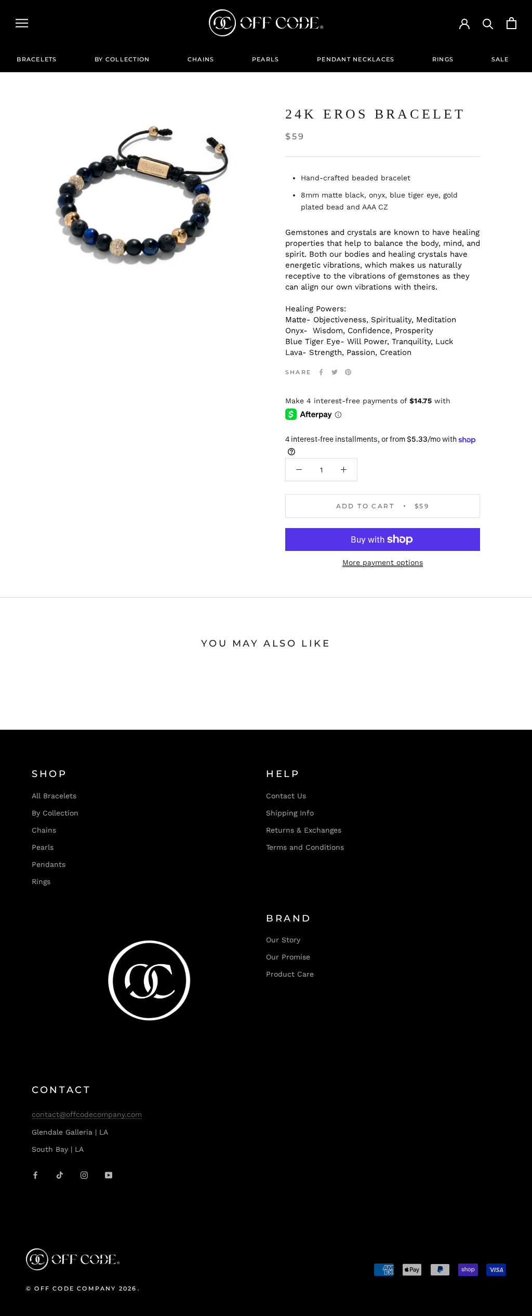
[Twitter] (334, 372)
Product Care (290, 974)
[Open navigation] (22, 23)
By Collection (55, 813)
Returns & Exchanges (303, 830)
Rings (443, 59)
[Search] (488, 23)
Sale (500, 59)
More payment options (382, 562)
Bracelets (37, 59)
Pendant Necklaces (355, 59)
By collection (122, 59)
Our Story (283, 940)
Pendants (48, 864)
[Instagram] (84, 1175)
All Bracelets (54, 796)
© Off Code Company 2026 (81, 1288)
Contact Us (286, 796)
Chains (201, 59)
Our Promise (288, 957)
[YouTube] (108, 1175)
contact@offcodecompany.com (87, 1114)
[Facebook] (321, 372)
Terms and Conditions (305, 847)
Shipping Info (290, 813)
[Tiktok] (59, 1175)
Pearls (266, 59)
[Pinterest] (348, 372)
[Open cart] (511, 23)
